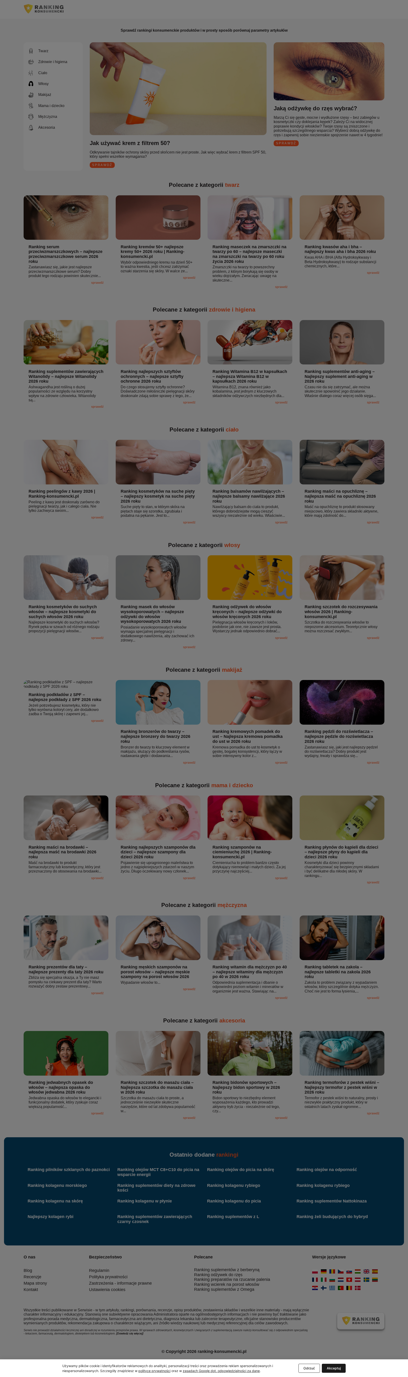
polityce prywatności (154, 1371)
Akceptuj (334, 1368)
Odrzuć (309, 1368)
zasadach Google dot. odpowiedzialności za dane (221, 1371)
